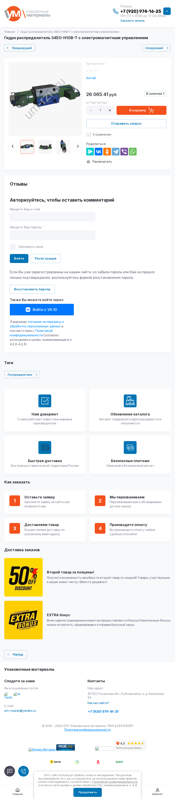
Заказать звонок (132, 20)
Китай (91, 78)
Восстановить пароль (32, 289)
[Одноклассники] (107, 151)
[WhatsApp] (133, 151)
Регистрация (45, 258)
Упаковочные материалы (29, 669)
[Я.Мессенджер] (90, 151)
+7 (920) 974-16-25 (140, 11)
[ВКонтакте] (98, 151)
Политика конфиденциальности (87, 730)
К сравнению (102, 134)
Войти (19, 258)
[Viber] (124, 151)
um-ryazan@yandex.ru (20, 711)
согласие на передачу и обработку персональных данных (37, 324)
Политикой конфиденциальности (31, 333)
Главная (9, 31)
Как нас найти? (98, 703)
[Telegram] (116, 151)
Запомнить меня (30, 247)
